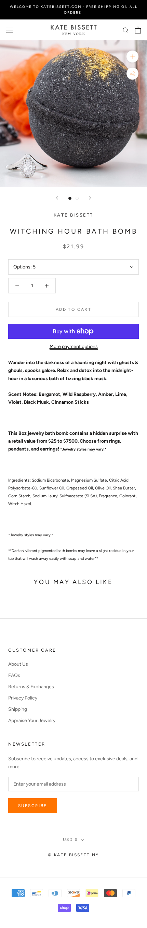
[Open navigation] (9, 29)
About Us (18, 664)
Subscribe (32, 805)
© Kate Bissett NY (73, 855)
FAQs (14, 675)
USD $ (70, 839)
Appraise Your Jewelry (31, 720)
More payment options (74, 346)
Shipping (17, 709)
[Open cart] (138, 30)
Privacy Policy (22, 698)
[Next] (90, 197)
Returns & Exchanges (31, 687)
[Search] (126, 30)
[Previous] (57, 197)
